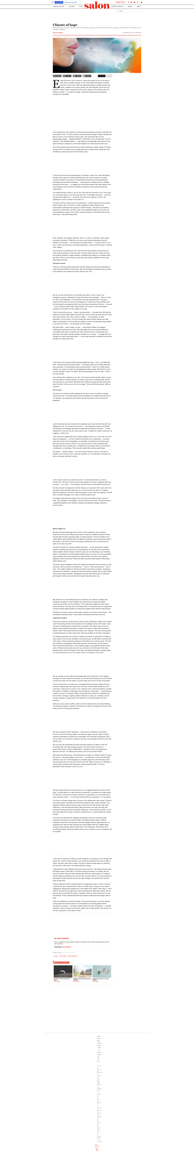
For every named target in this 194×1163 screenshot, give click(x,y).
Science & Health (117, 6)
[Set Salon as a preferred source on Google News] (102, 76)
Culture (72, 6)
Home (98, 1036)
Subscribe (59, 2)
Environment (62, 956)
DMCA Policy (97, 1149)
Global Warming (72, 956)
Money (130, 6)
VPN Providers (97, 1145)
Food (81, 6)
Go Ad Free (98, 1059)
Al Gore (56, 956)
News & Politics (59, 6)
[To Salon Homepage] (97, 5)
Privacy (99, 1045)
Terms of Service (99, 1050)
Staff (98, 1041)
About (98, 1038)
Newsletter (120, 2)
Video (138, 6)
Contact (99, 1043)
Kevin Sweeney (58, 32)
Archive (99, 1054)
